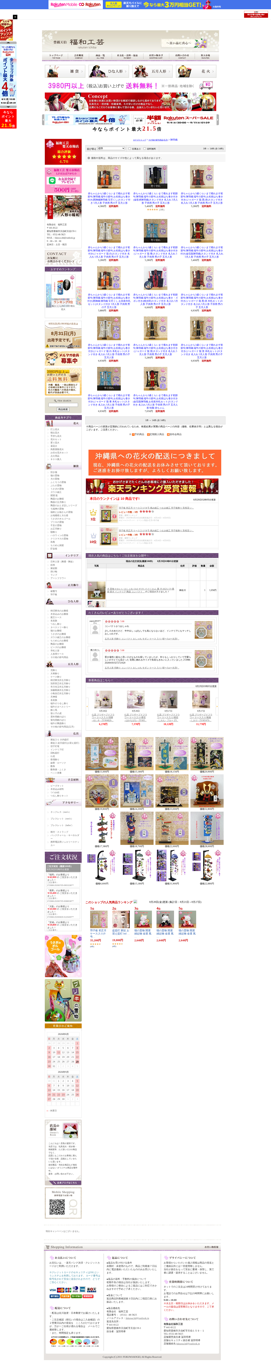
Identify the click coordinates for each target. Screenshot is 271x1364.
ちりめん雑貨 (57, 545)
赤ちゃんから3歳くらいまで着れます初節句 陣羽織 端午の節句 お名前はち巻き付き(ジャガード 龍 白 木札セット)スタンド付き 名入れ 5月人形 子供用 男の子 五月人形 (109, 351)
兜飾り (54, 670)
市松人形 (55, 650)
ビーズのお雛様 (58, 647)
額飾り (54, 532)
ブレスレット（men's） (62, 818)
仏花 (53, 756)
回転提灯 (55, 753)
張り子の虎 (56, 713)
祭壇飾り (55, 759)
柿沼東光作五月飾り (60, 680)
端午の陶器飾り (58, 723)
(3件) (161, 209)
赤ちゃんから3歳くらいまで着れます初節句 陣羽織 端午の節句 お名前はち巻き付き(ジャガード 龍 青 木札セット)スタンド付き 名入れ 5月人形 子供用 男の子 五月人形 (109, 401)
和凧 (53, 542)
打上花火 (55, 429)
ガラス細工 (56, 492)
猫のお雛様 (56, 630)
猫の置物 (55, 475)
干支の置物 (56, 525)
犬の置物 (55, 479)
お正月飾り (56, 528)
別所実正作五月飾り (60, 683)
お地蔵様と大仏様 (59, 515)
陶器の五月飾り (58, 502)
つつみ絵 (55, 792)
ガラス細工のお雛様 (60, 637)
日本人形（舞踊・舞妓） (63, 561)
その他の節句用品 (59, 657)
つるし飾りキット (59, 795)
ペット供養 (56, 773)
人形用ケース (57, 654)
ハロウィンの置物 (59, 535)
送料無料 (151, 149)
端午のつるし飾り (59, 703)
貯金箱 (54, 548)
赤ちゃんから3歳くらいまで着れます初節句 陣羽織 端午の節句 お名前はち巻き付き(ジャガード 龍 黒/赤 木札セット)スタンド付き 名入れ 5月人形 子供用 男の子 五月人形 (202, 301)
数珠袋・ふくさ (58, 769)
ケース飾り (56, 677)
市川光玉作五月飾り (60, 687)
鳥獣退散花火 (57, 449)
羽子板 (54, 594)
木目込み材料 (57, 789)
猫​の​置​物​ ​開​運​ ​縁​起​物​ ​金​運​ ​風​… (142, 933)
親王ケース (56, 617)
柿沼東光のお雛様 (59, 610)
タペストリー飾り (59, 627)
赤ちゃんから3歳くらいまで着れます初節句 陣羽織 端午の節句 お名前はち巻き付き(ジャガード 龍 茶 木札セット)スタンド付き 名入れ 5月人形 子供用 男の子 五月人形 (202, 351)
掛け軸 (54, 571)
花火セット (56, 439)
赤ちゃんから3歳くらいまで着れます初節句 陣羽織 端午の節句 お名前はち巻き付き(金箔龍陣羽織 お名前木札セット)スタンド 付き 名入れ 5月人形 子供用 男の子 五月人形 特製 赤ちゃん (155, 401)
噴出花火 (55, 432)
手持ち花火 (56, 436)
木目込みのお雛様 (59, 614)
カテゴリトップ (139, 140)
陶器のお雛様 (57, 499)
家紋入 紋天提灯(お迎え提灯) (65, 743)
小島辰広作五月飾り (60, 693)
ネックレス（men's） (61, 812)
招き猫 (54, 472)
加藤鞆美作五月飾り (60, 690)
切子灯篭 (55, 746)
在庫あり (136, 149)
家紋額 (54, 568)
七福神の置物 (57, 508)
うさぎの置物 (57, 489)
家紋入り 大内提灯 (60, 739)
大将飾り (55, 673)
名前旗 (54, 620)
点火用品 (55, 456)
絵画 (53, 565)
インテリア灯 (57, 749)
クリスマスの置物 (59, 538)
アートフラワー (58, 578)
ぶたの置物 (56, 485)
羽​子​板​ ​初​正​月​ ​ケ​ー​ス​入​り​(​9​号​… (98, 933)
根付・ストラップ (59, 832)
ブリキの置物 (57, 522)
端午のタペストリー (60, 706)
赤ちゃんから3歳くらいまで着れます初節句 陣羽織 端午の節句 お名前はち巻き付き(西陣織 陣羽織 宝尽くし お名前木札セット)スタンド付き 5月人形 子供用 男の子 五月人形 (109, 301)
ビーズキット (57, 785)
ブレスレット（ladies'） (62, 825)
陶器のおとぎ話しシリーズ (64, 505)
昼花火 (54, 446)
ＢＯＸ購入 (56, 459)
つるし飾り (56, 624)
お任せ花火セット (59, 452)
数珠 (53, 766)
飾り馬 (54, 710)
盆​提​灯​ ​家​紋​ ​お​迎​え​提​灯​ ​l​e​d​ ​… (121, 932)
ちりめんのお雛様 (59, 640)
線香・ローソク (58, 763)
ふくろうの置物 (58, 482)
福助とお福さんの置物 (62, 512)
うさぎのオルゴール (60, 518)
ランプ (54, 575)
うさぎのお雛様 (58, 634)
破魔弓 (54, 591)
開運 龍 (54, 495)
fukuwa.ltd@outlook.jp (137, 1318)
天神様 (54, 696)
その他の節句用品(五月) (62, 726)
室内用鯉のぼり (58, 720)
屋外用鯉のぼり (58, 716)
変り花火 (55, 442)
